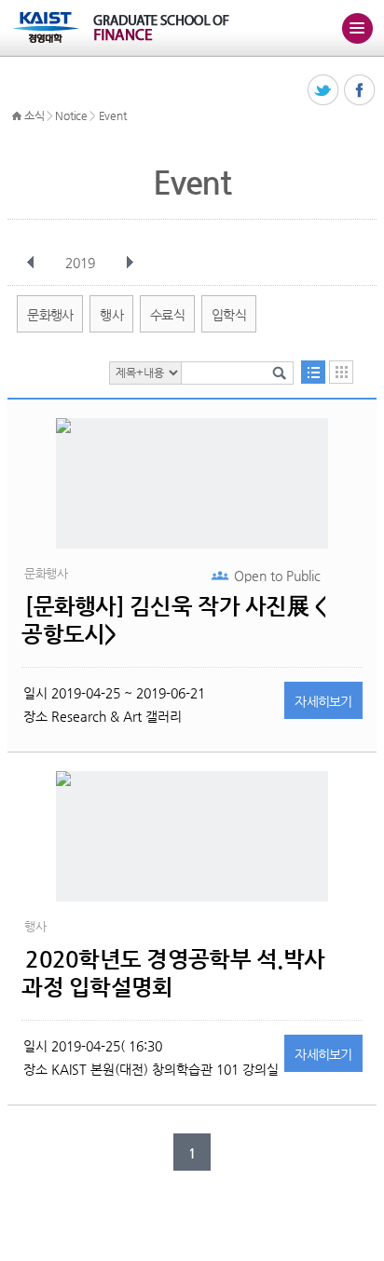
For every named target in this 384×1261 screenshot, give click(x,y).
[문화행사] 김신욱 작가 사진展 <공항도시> (173, 620)
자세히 (323, 701)
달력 (341, 372)
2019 (80, 262)
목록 (313, 372)
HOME (16, 116)
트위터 (324, 91)
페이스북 (360, 91)
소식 (34, 115)
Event (113, 115)
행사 (111, 314)
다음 (129, 262)
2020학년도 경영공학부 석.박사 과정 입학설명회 (172, 973)
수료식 (167, 314)
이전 (30, 262)
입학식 (229, 314)
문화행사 (50, 314)
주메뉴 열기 (357, 28)
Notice (71, 115)
